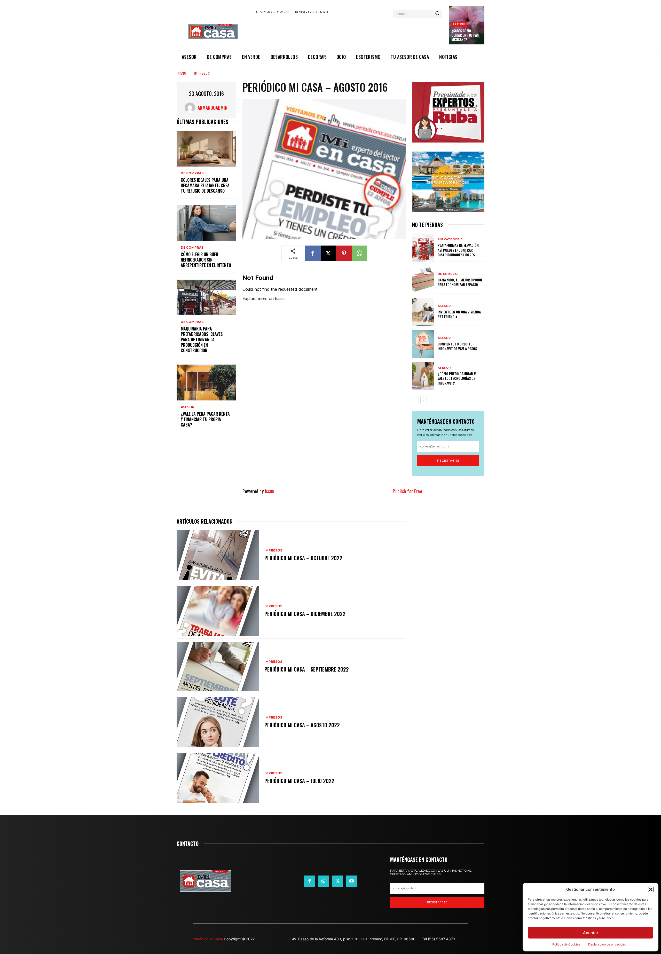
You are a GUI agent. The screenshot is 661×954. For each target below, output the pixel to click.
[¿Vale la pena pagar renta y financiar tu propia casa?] (206, 382)
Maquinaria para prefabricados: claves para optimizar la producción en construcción (202, 339)
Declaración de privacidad (607, 944)
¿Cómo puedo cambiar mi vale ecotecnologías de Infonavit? (457, 378)
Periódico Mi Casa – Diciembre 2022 (304, 614)
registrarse (437, 902)
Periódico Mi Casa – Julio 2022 (299, 781)
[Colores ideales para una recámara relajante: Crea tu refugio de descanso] (206, 149)
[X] (328, 253)
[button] (650, 889)
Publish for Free (407, 491)
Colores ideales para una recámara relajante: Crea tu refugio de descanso (205, 185)
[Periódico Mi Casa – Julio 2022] (218, 778)
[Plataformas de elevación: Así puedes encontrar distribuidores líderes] (423, 248)
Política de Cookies (566, 944)
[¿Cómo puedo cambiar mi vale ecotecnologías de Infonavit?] (423, 376)
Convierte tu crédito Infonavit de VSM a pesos (457, 346)
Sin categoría (450, 239)
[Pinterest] (344, 253)
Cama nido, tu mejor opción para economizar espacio (460, 282)
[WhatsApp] (359, 253)
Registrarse (448, 460)
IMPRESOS (202, 73)
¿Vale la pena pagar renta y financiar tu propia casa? (205, 419)
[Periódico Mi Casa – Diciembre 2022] (218, 611)
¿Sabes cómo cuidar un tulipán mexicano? (465, 35)
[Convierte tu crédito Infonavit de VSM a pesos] (423, 344)
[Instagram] (323, 881)
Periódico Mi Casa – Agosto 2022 (302, 725)
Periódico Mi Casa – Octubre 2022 (303, 558)
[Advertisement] (349, 31)
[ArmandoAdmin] (191, 108)
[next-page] (423, 400)
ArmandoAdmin (212, 107)
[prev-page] (415, 400)
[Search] (437, 14)
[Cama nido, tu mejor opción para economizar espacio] (423, 280)
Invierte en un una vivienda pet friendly (459, 314)
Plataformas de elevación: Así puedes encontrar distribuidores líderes (459, 249)
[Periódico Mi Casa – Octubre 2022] (218, 555)
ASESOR (187, 407)
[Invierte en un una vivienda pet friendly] (423, 312)
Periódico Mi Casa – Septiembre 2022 (306, 669)
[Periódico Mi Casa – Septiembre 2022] (218, 666)
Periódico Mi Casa (208, 939)
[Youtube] (351, 881)
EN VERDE (459, 24)
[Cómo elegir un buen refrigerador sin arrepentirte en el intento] (206, 223)
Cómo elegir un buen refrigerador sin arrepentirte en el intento (206, 259)
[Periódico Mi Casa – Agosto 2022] (218, 722)
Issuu (269, 491)
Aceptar (590, 932)
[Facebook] (313, 253)
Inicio (181, 73)
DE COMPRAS (192, 173)
